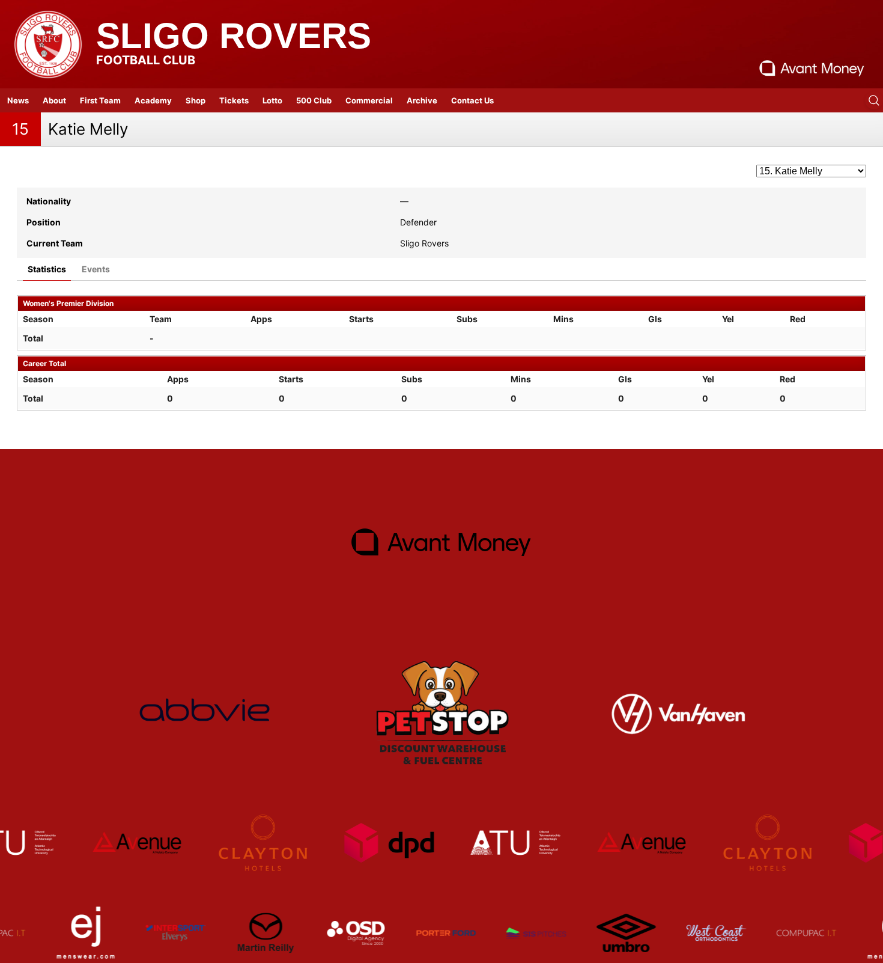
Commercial (369, 100)
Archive (422, 100)
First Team (100, 100)
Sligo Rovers (233, 36)
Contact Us (472, 100)
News (18, 100)
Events (96, 269)
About (54, 100)
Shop (195, 100)
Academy (153, 100)
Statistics (47, 269)
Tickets (234, 100)
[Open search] (874, 100)
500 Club (314, 100)
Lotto (272, 100)
